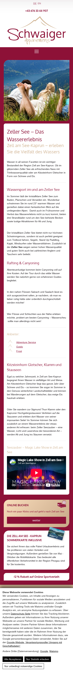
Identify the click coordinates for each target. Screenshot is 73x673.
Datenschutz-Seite (20, 613)
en (39, 3)
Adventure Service (26, 342)
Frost (19, 351)
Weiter (36, 520)
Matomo (53, 651)
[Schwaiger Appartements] (36, 43)
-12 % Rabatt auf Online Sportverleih (36, 576)
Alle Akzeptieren (12, 659)
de (34, 3)
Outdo (19, 346)
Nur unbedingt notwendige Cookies (23, 666)
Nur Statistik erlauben (37, 659)
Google (44, 651)
